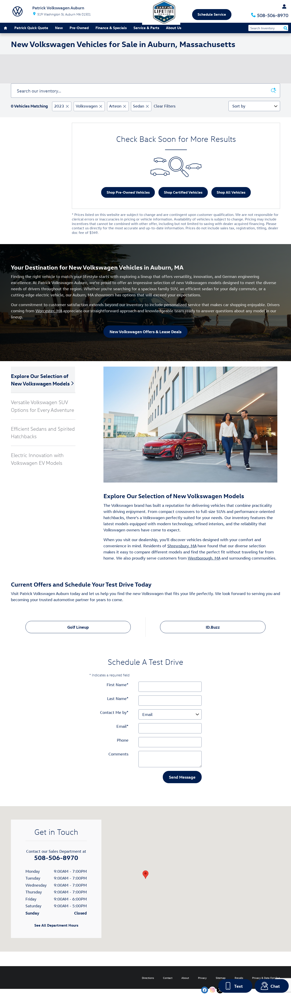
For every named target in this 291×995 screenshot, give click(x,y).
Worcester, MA (48, 310)
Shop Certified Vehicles (183, 192)
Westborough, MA (204, 558)
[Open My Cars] (283, 6)
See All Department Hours (56, 925)
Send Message (182, 777)
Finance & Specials (111, 27)
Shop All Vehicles (231, 192)
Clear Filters (165, 106)
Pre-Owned (79, 27)
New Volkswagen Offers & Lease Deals (145, 331)
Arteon (115, 106)
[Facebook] (204, 990)
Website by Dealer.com (20, 977)
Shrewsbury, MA (181, 545)
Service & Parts (146, 27)
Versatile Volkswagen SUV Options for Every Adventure (42, 406)
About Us (173, 27)
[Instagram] (212, 990)
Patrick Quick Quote (31, 27)
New (59, 27)
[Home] (17, 11)
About (185, 978)
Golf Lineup (78, 627)
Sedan (138, 106)
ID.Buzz (213, 627)
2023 (59, 106)
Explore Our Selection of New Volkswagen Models (40, 379)
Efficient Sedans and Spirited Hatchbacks (43, 433)
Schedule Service (212, 14)
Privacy (202, 978)
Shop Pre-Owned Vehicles (128, 192)
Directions (148, 978)
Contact (167, 978)
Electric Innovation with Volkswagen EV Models (37, 459)
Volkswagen (87, 106)
